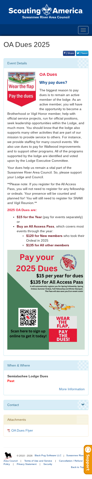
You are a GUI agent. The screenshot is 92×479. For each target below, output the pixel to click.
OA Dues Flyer (22, 430)
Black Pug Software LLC (48, 455)
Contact (13, 405)
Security (47, 464)
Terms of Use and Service (38, 461)
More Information (72, 389)
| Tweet (83, 53)
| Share (69, 53)
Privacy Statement (27, 464)
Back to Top (78, 467)
